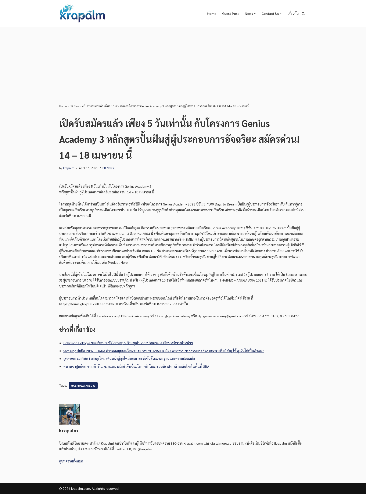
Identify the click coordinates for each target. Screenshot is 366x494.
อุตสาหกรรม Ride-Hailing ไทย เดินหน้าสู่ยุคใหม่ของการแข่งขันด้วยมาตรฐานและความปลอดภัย (129, 358)
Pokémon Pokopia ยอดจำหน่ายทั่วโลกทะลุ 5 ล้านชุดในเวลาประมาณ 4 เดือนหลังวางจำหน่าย (128, 343)
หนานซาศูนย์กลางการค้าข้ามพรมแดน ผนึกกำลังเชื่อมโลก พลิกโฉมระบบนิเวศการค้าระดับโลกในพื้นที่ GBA (136, 366)
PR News (75, 106)
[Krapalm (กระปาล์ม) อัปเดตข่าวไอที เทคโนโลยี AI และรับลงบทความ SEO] (82, 13)
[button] (255, 13)
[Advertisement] (183, 58)
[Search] (303, 13)
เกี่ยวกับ (293, 13)
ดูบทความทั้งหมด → (73, 461)
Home (211, 13)
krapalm (68, 168)
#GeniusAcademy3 (83, 385)
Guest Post (230, 13)
